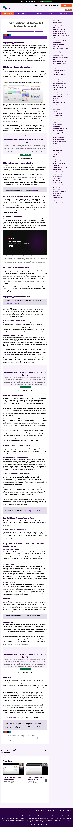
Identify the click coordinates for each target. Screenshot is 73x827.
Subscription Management (60, 171)
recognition (16, 740)
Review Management (58, 145)
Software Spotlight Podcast (60, 167)
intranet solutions (33, 738)
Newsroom (55, 120)
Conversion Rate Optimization (60, 57)
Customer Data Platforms (59, 61)
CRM (54, 59)
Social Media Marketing (59, 163)
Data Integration (57, 68)
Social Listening (57, 160)
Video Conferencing (58, 184)
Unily (33, 190)
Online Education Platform (60, 128)
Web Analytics (56, 195)
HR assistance (6, 354)
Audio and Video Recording (60, 33)
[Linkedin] (51, 811)
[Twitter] (39, 811)
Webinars (34, 816)
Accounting (56, 20)
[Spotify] (58, 811)
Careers (50, 13)
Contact (16, 816)
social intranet (29, 740)
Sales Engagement (57, 150)
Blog (50, 816)
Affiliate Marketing (57, 22)
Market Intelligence (58, 113)
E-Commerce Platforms (59, 70)
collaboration (28, 735)
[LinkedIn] (10, 35)
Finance (55, 89)
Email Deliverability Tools (59, 74)
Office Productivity (57, 124)
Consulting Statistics (58, 50)
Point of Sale (56, 134)
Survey (54, 173)
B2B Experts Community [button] (23, 13)
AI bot (5, 735)
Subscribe (68, 816)
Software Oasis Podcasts (59, 165)
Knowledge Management (59, 102)
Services (26, 816)
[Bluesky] (68, 811)
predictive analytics (8, 740)
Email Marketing (57, 78)
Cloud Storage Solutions (59, 44)
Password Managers (58, 130)
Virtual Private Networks (59, 191)
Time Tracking (56, 178)
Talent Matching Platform (59, 174)
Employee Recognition (29, 31)
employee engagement (9, 738)
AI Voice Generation (58, 26)
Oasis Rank (39, 816)
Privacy (23, 816)
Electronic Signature (58, 72)
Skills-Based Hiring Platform (60, 158)
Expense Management (58, 85)
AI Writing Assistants (58, 27)
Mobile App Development (59, 119)
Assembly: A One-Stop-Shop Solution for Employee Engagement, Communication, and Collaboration (12, 749)
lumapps (28, 617)
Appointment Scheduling (59, 31)
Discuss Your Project (55, 816)
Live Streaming (57, 109)
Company (13, 816)
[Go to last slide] (4, 780)
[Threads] (66, 811)
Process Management (58, 137)
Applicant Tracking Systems (60, 29)
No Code (55, 122)
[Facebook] (4, 35)
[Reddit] (6, 35)
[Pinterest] (46, 811)
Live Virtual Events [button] (39, 13)
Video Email (56, 186)
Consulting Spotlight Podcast (60, 48)
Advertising (31, 816)
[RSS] (63, 811)
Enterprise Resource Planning (60, 83)
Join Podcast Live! (63, 13)
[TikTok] (48, 811)
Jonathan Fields (23, 48)
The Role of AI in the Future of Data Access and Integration (13, 778)
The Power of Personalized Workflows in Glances (38, 748)
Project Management (58, 139)
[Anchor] (71, 811)
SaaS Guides (56, 147)
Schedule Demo (62, 816)
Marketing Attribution (58, 115)
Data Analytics (56, 67)
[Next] (46, 780)
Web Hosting (56, 199)
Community (56, 46)
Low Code (55, 111)
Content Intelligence (58, 52)
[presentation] (13, 769)
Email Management (58, 76)
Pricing (54, 135)
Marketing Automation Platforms (61, 117)
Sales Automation (57, 148)
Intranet (9, 31)
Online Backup (56, 126)
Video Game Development (59, 187)
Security (55, 154)
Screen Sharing (57, 152)
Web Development (58, 197)
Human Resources (57, 96)
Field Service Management (59, 87)
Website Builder (57, 201)
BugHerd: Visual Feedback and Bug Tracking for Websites (36, 778)
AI (53, 24)
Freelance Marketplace (59, 91)
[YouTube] (41, 811)
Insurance (55, 98)
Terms (20, 816)
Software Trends (39, 31)
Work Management (58, 202)
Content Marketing (58, 55)
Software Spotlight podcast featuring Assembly (21, 722)
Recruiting (55, 143)
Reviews (47, 816)
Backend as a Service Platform (61, 35)
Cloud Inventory (57, 42)
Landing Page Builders (58, 104)
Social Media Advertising (59, 161)
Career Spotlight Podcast (59, 40)
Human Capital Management (60, 94)
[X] (8, 35)
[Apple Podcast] (61, 811)
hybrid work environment (21, 738)
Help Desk (55, 93)
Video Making (56, 189)
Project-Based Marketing (59, 141)
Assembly (20, 735)
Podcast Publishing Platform (60, 132)
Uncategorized (56, 180)
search (22, 740)
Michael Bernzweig (15, 28)
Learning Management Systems (61, 107)
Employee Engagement (17, 31)
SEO (54, 156)
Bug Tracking (56, 37)
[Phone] (56, 811)
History (9, 816)
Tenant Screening (57, 176)
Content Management (58, 53)
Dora (33, 735)
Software (43, 816)
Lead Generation (57, 106)
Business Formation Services (60, 39)
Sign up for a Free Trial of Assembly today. (14, 717)
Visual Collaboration (58, 193)
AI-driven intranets (12, 735)
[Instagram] (43, 811)
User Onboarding (57, 182)
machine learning (42, 738)
